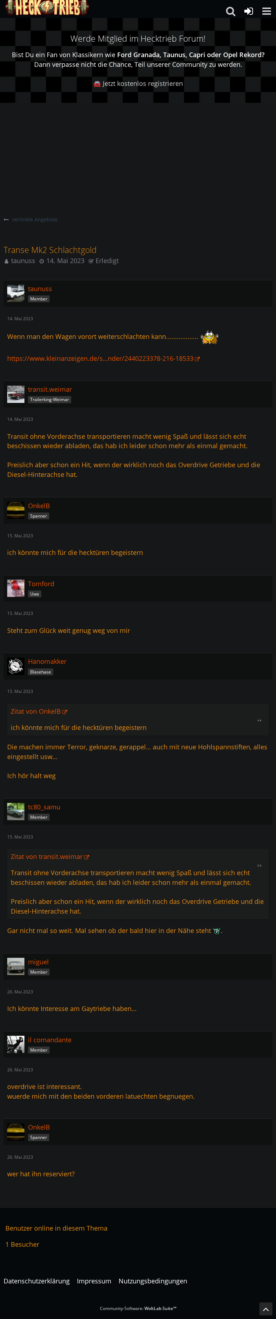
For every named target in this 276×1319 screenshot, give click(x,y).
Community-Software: (138, 1308)
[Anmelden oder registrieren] (249, 11)
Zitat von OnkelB (36, 711)
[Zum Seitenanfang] (265, 1308)
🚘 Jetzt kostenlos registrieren (138, 83)
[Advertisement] (138, 156)
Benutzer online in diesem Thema (56, 1228)
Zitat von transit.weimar (47, 856)
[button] (266, 11)
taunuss (23, 260)
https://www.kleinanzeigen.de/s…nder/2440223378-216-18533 (100, 358)
